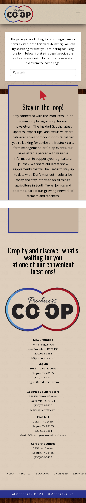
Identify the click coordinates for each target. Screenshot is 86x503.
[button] (78, 14)
